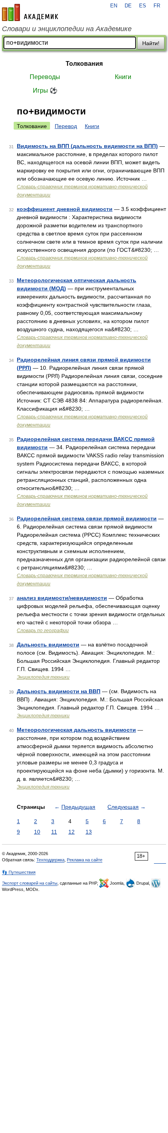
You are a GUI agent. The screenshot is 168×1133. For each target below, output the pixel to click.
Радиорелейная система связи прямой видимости (87, 518)
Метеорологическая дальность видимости (76, 730)
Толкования (84, 63)
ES (142, 6)
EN (113, 6)
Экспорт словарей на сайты (29, 883)
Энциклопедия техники (43, 677)
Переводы (45, 77)
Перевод (66, 126)
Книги (123, 77)
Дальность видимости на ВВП (58, 691)
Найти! (150, 43)
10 (37, 832)
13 (89, 832)
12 (71, 832)
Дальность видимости (48, 644)
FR (157, 6)
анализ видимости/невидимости (62, 598)
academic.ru (30, 12)
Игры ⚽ (45, 90)
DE (128, 6)
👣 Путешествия (19, 872)
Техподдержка (50, 859)
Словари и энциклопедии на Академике (67, 29)
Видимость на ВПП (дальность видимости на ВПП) (87, 146)
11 (54, 832)
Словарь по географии (43, 630)
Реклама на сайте (84, 859)
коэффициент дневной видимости (65, 209)
